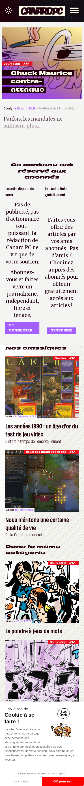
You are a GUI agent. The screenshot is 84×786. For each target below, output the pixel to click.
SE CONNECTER (20, 327)
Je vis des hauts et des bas (46, 451)
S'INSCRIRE (61, 330)
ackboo (10, 416)
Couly (8, 108)
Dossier (60, 358)
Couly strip (12, 63)
